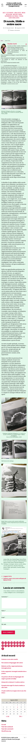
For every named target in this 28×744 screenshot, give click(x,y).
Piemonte (20, 565)
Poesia (21, 16)
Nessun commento (15, 30)
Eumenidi (9, 560)
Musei (20, 14)
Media (23, 12)
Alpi (8, 559)
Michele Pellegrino (19, 562)
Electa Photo (23, 559)
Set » (20, 716)
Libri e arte (17, 12)
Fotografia (9, 12)
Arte (4, 12)
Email (3, 617)
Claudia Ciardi (10, 28)
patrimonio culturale (12, 565)
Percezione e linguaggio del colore (12, 662)
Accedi (3, 724)
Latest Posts (7, 40)
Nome (3, 610)
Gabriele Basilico (22, 560)
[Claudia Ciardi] (4, 49)
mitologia (5, 564)
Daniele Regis (15, 559)
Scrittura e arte (14, 17)
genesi (5, 562)
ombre (24, 564)
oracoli (5, 565)
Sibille (8, 567)
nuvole (20, 564)
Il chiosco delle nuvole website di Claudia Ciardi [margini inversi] (14, 4)
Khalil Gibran (10, 562)
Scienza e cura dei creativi (9, 659)
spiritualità (13, 567)
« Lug (7, 716)
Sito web (3, 624)
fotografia (14, 560)
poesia (5, 567)
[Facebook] (26, 44)
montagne (11, 564)
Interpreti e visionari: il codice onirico (12, 682)
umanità (19, 567)
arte (11, 559)
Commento (4, 596)
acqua (5, 559)
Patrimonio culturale (11, 16)
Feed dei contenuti (7, 726)
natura (16, 564)
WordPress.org (6, 731)
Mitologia (9, 14)
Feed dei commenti (7, 729)
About (2, 40)
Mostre (15, 14)
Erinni (4, 560)
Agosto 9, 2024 (21, 28)
